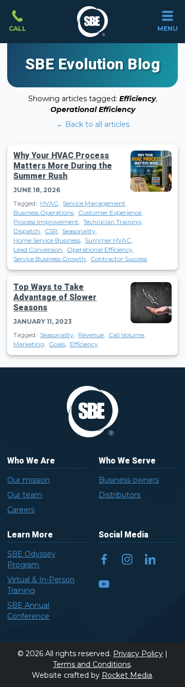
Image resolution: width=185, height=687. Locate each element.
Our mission (28, 480)
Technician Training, (113, 222)
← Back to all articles (93, 124)
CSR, (52, 231)
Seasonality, (79, 231)
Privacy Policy (138, 653)
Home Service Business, (47, 240)
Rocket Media (127, 675)
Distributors (119, 494)
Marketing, (29, 344)
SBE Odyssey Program (31, 559)
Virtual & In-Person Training (41, 585)
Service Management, (95, 203)
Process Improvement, (46, 222)
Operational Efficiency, (100, 249)
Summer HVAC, (109, 240)
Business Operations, (44, 212)
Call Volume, (126, 335)
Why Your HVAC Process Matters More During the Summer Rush (62, 166)
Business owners (129, 480)
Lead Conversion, (38, 249)
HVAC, (50, 203)
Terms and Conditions (92, 664)
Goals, (58, 344)
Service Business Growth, (50, 259)
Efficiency (84, 344)
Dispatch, (27, 231)
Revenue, (91, 335)
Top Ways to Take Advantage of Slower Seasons (55, 297)
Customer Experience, (110, 212)
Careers (20, 509)
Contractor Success (118, 259)
